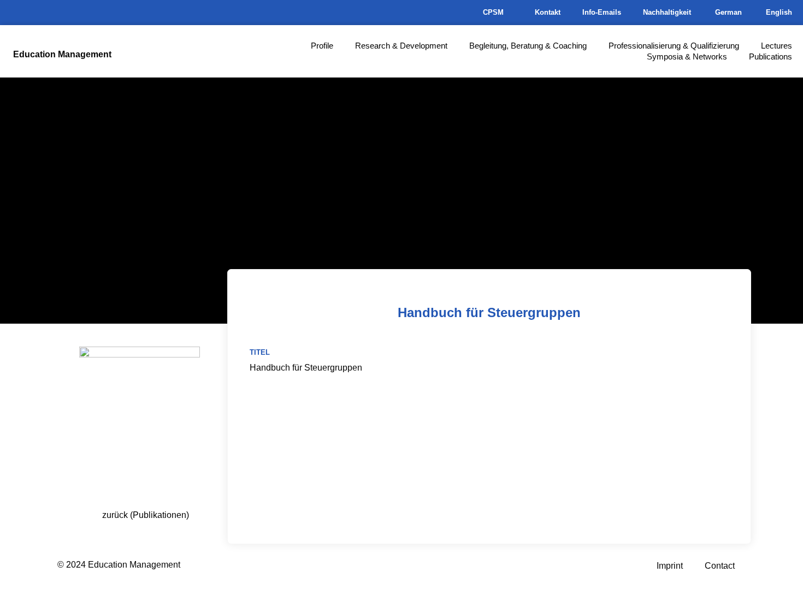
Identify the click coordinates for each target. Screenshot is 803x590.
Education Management (62, 54)
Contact (720, 565)
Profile (322, 45)
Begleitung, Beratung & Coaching (528, 45)
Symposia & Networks (687, 56)
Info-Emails (601, 12)
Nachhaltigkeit (667, 12)
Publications (770, 56)
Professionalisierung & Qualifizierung (674, 45)
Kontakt (547, 12)
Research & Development (401, 45)
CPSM (493, 12)
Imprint (670, 565)
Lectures (776, 45)
